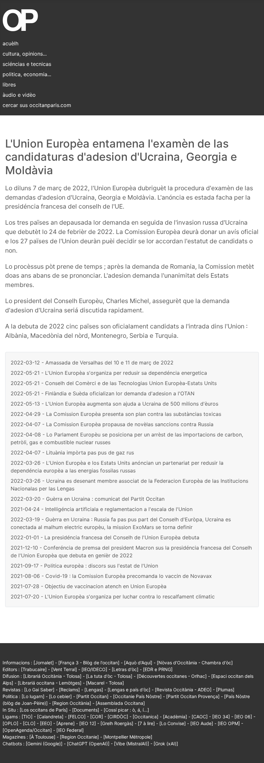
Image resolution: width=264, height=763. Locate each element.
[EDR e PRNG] (158, 669)
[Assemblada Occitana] (120, 703)
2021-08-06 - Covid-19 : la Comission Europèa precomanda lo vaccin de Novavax (111, 576)
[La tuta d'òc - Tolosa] (109, 676)
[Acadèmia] (175, 716)
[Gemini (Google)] (44, 743)
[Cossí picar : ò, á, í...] (126, 710)
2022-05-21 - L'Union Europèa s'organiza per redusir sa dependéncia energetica (109, 373)
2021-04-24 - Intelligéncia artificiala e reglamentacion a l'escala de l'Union (102, 509)
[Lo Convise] (172, 723)
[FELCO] (77, 716)
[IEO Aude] (201, 723)
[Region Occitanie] (79, 737)
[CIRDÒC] (118, 716)
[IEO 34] (221, 716)
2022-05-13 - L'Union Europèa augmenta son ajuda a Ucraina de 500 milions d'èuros (114, 403)
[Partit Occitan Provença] (193, 696)
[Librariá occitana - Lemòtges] (49, 683)
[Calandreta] (50, 716)
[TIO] (27, 716)
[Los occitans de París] (44, 710)
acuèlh (10, 43)
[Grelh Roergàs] (116, 723)
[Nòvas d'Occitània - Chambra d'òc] (195, 662)
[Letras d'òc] (125, 669)
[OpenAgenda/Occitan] (27, 730)
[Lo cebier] (60, 696)
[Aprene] (65, 723)
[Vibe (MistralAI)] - (134, 743)
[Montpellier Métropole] (127, 737)
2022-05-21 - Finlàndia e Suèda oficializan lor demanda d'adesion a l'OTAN (102, 393)
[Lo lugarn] (33, 696)
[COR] (96, 716)
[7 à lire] (146, 723)
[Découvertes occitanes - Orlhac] (172, 676)
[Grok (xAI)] (166, 743)
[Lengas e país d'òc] (129, 689)
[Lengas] (93, 689)
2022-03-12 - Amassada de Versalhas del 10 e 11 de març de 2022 (92, 362)
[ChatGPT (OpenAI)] (88, 743)
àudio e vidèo (19, 95)
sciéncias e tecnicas (27, 64)
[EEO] (46, 723)
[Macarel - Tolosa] (105, 683)
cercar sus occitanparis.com (37, 105)
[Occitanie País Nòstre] (137, 696)
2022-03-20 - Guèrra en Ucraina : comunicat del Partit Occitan (88, 499)
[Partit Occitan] (92, 696)
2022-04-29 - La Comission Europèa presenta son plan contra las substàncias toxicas (116, 414)
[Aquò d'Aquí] (138, 662)
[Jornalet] (43, 662)
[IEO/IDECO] (94, 669)
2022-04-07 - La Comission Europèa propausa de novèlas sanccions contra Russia (112, 424)
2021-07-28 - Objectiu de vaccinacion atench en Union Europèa (88, 586)
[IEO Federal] (70, 730)
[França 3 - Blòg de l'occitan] (88, 662)
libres (9, 84)
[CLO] (29, 723)
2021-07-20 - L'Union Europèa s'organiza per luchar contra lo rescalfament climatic (113, 596)
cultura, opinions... (25, 53)
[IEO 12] (87, 723)
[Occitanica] (145, 716)
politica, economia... (27, 74)
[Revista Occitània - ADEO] (183, 689)
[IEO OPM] (229, 723)
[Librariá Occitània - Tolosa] (52, 676)
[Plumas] (225, 689)
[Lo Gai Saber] (39, 689)
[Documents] (85, 710)
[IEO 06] (243, 716)
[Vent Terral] (64, 669)
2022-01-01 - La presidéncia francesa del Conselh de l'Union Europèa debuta (105, 537)
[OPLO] (10, 723)
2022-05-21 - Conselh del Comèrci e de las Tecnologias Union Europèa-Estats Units (114, 383)
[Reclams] (69, 689)
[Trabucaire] (34, 669)
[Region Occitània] (71, 703)
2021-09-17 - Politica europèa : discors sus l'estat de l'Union (84, 565)
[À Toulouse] (42, 737)
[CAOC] (200, 716)
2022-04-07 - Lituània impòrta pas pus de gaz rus (72, 452)
